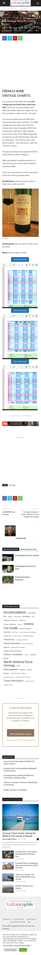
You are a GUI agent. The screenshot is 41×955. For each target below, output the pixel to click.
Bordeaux (33, 155)
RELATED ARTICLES (11, 549)
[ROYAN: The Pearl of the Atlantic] (8, 889)
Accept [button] (23, 950)
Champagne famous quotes (27, 555)
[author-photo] (20, 530)
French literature (12, 643)
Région (24, 673)
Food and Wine (12, 8)
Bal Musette (17, 616)
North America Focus (18, 662)
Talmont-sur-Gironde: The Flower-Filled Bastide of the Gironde (20, 784)
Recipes (6, 673)
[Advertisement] (20, 64)
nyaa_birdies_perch (14, 238)
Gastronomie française (18, 647)
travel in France (30, 681)
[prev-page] (3, 588)
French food (9, 639)
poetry (23, 669)
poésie (29, 670)
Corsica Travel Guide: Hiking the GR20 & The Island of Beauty (19, 763)
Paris (18, 666)
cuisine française (25, 628)
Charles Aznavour (10, 624)
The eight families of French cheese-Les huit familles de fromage (30, 514)
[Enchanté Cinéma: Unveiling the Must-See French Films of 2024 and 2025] (8, 866)
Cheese (20, 624)
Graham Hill (8, 31)
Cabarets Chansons (10, 620)
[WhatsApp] (20, 38)
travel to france (8, 685)
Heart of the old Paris (12, 651)
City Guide (11, 628)
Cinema (28, 624)
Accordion (32, 613)
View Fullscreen (20, 259)
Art (5, 616)
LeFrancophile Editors (9, 839)
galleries (7, 647)
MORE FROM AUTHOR (28, 549)
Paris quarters (11, 669)
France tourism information (27, 632)
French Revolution (27, 643)
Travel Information (13, 680)
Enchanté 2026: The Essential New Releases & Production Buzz (20, 770)
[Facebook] (4, 38)
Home (3, 8)
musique (33, 655)
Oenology (12, 485)
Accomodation (15, 612)
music (26, 655)
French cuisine (28, 636)
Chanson (22, 620)
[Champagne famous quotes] (8, 558)
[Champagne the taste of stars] (8, 569)
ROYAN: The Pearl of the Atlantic (15, 790)
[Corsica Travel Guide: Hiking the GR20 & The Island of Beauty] (20, 817)
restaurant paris (15, 673)
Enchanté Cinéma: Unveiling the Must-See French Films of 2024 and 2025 (19, 777)
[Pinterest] (15, 38)
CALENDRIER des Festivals (8, 513)
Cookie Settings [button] (10, 950)
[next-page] (7, 588)
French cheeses (17, 636)
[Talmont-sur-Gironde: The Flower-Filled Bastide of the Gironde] (8, 877)
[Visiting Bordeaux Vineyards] (8, 580)
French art (7, 636)
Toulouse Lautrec (9, 677)
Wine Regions (23, 8)
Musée (6, 658)
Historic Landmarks (13, 654)
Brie (33, 616)
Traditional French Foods (23, 677)
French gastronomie (22, 640)
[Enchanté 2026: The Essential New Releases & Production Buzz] (8, 855)
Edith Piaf (15, 632)
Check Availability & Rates (20, 734)
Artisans (10, 616)
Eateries (7, 632)
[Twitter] (10, 38)
